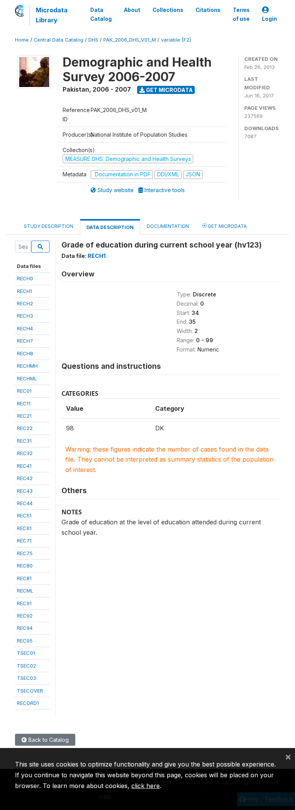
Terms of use (241, 14)
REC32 (25, 453)
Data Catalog (101, 14)
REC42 (25, 478)
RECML (25, 590)
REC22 (25, 428)
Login (269, 19)
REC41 (24, 466)
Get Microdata (169, 90)
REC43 (25, 491)
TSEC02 (26, 666)
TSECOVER (30, 691)
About (132, 10)
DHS (93, 40)
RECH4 (25, 328)
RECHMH (27, 366)
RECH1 (24, 291)
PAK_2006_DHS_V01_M (129, 40)
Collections (167, 10)
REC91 (24, 603)
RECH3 (25, 316)
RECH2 (25, 303)
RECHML (27, 378)
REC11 (23, 403)
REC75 (25, 553)
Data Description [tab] (110, 227)
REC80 (25, 565)
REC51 (24, 515)
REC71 (24, 540)
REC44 (25, 503)
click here (145, 786)
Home (22, 40)
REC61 (24, 528)
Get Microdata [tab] (227, 226)
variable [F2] (176, 40)
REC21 (24, 416)
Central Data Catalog (58, 40)
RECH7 (25, 341)
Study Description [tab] (48, 226)
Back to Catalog (48, 739)
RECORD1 (28, 703)
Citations (208, 10)
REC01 (24, 391)
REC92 (25, 616)
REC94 (25, 628)
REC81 (24, 578)
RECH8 (25, 353)
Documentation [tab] (168, 226)
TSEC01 (26, 653)
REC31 (24, 441)
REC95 (25, 641)
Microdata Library (52, 15)
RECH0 (25, 278)
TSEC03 (26, 678)
